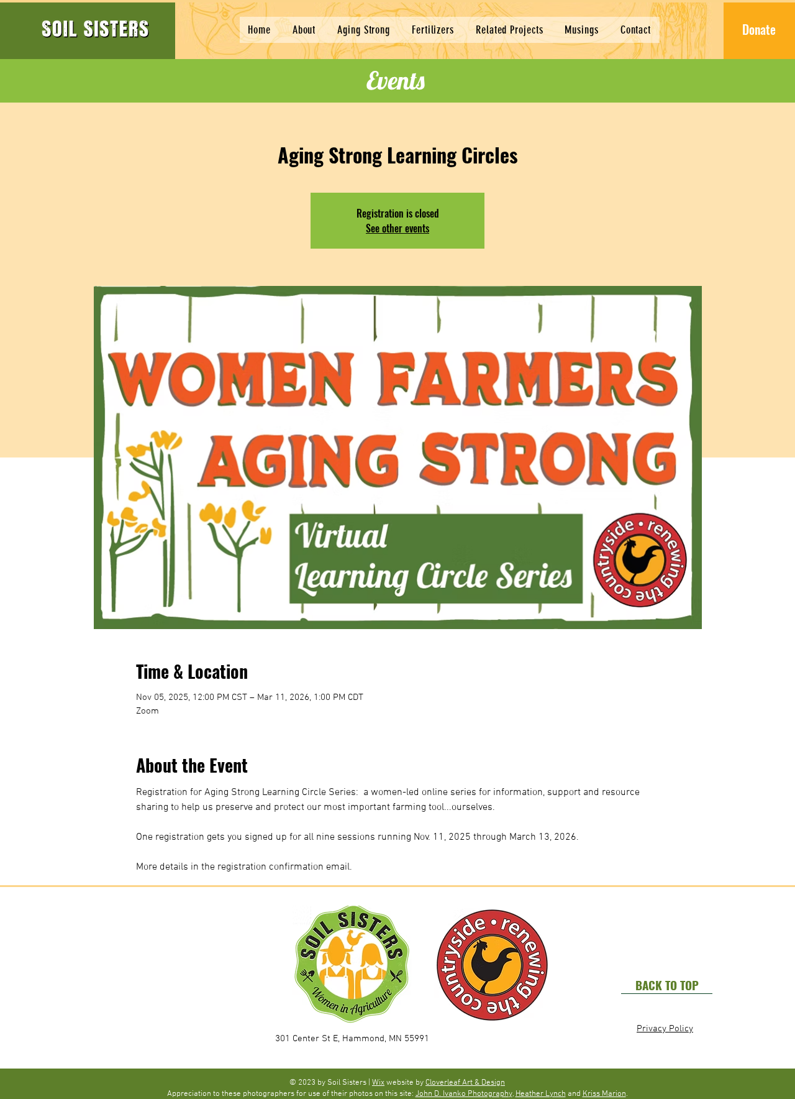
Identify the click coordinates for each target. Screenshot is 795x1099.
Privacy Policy (665, 1028)
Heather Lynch (541, 1094)
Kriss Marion (604, 1094)
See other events (397, 228)
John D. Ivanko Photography (464, 1094)
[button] (364, 30)
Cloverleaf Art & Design (465, 1083)
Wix (378, 1083)
